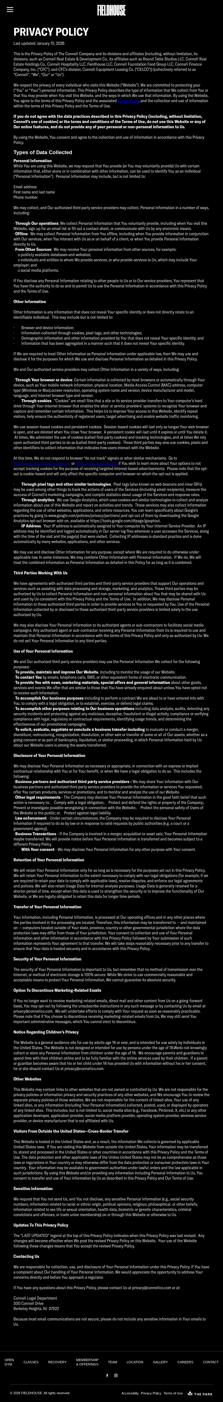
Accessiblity (130, 1393)
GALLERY (160, 1362)
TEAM (112, 1362)
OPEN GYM (9, 1362)
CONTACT (211, 1362)
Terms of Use (128, 100)
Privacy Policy (151, 1393)
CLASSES (31, 1362)
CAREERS (185, 1362)
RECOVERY (57, 1362)
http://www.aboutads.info (97, 463)
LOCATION (135, 1362)
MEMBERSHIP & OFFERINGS (87, 1362)
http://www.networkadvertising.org (42, 463)
